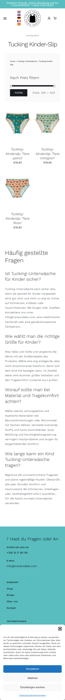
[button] (60, 628)
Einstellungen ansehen (32, 687)
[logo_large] (32, 11)
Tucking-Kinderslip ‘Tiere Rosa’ (18, 218)
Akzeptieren (32, 668)
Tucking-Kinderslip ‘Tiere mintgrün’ (48, 153)
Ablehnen (33, 678)
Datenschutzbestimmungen (32, 695)
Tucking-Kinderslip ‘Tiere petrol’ (18, 153)
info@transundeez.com (22, 566)
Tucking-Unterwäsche (27, 61)
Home (12, 61)
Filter (18, 92)
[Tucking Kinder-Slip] (17, 127)
